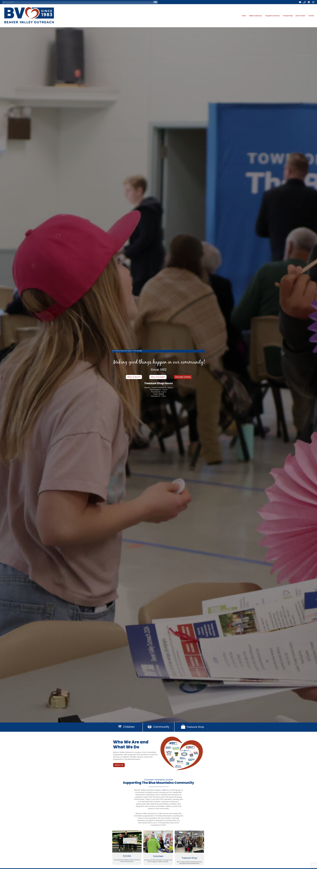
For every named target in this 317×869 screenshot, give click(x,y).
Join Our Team (300, 16)
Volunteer (158, 856)
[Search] (155, 2)
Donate (127, 855)
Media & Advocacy (255, 16)
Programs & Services (272, 16)
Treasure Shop (288, 16)
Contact (311, 16)
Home (244, 16)
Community (161, 727)
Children (129, 727)
